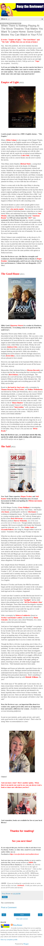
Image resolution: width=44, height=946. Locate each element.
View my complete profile (9, 939)
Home (22, 915)
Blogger (26, 944)
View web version (22, 919)
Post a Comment (8, 907)
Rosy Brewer (17, 925)
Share (5, 897)
